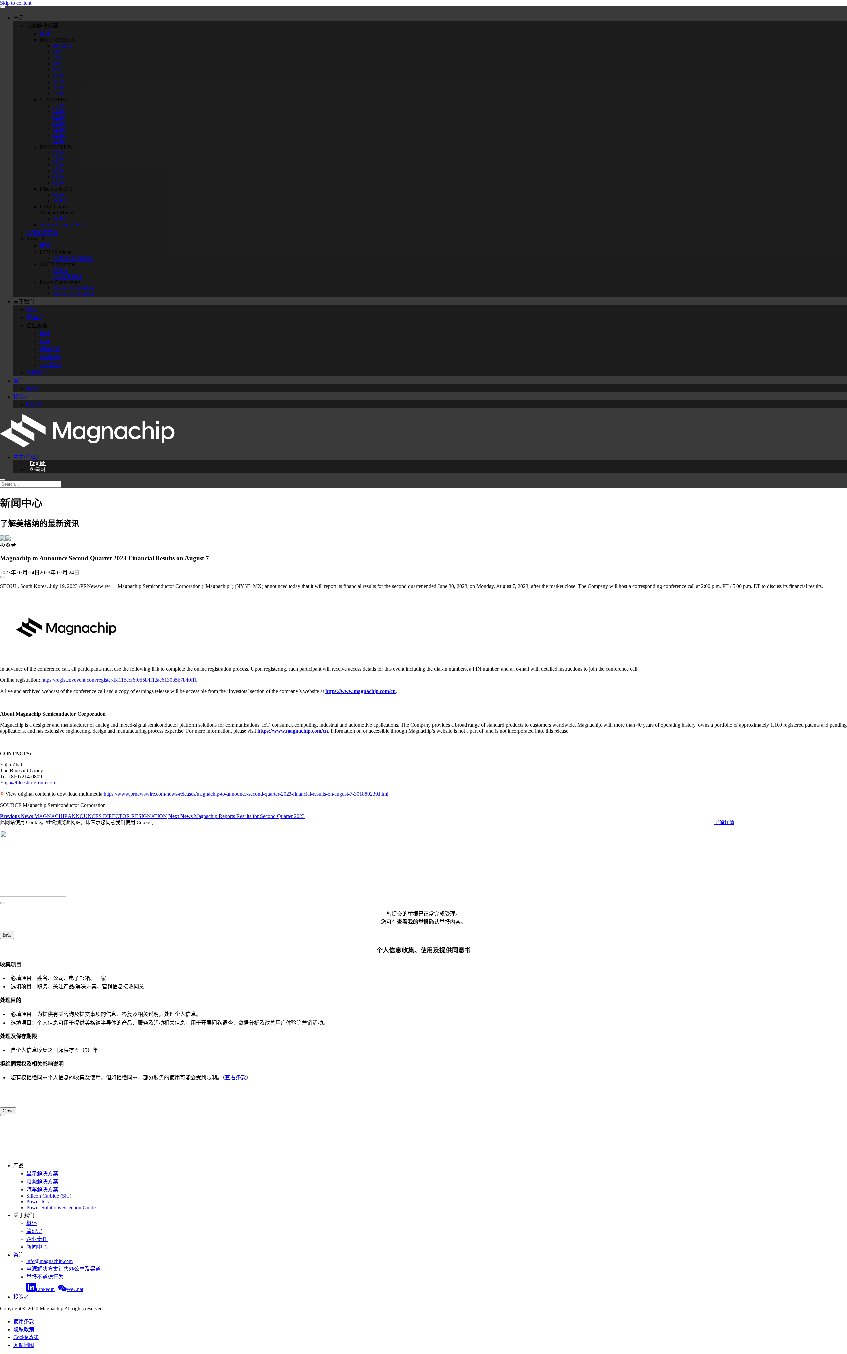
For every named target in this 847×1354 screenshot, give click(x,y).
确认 (7, 935)
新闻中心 (37, 373)
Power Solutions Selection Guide (61, 1207)
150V (59, 87)
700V (59, 129)
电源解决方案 (42, 1181)
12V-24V (63, 46)
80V (57, 69)
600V (59, 117)
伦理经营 (50, 357)
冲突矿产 (50, 349)
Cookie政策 (26, 1337)
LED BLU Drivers (73, 258)
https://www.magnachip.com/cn (360, 691)
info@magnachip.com (49, 1261)
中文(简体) (25, 457)
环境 (45, 341)
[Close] (2, 903)
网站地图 (23, 1345)
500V (59, 111)
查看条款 (235, 1077)
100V (59, 75)
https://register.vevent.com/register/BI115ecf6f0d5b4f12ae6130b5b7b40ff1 (119, 680)
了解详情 (724, 822)
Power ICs (37, 1201)
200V (59, 93)
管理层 (34, 317)
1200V (60, 200)
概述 (45, 33)
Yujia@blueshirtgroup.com (28, 782)
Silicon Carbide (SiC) (62, 224)
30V (57, 52)
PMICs (60, 270)
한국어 (38, 469)
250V (59, 105)
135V (59, 81)
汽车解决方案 (42, 232)
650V (59, 123)
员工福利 (50, 365)
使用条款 (23, 1321)
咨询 (18, 381)
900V (59, 141)
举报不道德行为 (45, 1277)
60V (57, 63)
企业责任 (37, 1239)
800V (59, 135)
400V (59, 165)
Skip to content (15, 3)
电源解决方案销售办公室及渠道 (63, 1269)
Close (8, 1110)
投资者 (21, 397)
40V (57, 58)
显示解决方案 (42, 1173)
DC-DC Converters (73, 294)
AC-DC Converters (73, 288)
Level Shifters (67, 276)
